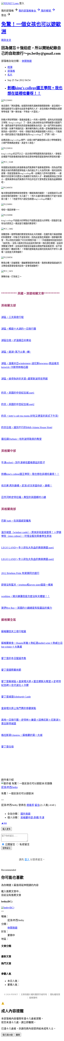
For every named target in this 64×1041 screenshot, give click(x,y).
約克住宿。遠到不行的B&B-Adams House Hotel (26, 427)
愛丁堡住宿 (7, 746)
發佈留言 (6, 848)
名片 (9, 74)
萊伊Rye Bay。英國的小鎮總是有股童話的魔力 (26, 608)
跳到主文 (6, 40)
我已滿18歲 (7, 1035)
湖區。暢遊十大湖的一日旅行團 (18, 328)
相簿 (9, 67)
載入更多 (6, 829)
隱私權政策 (55, 994)
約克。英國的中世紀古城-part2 (17, 404)
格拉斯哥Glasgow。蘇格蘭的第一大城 (21, 735)
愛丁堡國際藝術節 (11, 670)
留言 (37, 805)
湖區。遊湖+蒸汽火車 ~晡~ (16, 351)
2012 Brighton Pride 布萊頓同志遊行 (20, 573)
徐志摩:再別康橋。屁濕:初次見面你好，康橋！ (26, 485)
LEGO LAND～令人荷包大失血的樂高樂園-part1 (27, 547)
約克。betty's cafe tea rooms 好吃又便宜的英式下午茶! (29, 415)
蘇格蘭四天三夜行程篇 (13, 631)
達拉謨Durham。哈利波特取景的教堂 (21, 439)
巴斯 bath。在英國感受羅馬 (16, 520)
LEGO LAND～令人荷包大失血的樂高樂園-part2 (27, 559)
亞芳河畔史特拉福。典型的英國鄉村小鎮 (23, 497)
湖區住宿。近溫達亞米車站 (16, 340)
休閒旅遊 (27, 61)
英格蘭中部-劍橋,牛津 (32, 817)
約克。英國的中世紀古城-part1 (17, 392)
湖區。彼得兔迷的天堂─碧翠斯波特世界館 (24, 378)
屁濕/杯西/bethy (9, 787)
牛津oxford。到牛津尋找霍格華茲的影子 (23, 462)
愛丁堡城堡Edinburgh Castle (16, 696)
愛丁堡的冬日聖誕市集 (13, 658)
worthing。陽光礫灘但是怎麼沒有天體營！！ (25, 596)
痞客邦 (30, 805)
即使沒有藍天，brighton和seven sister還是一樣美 (27, 584)
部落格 (11, 71)
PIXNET (14, 994)
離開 (18, 1035)
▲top (4, 823)
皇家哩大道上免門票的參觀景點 (18, 708)
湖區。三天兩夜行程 (12, 317)
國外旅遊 (25, 813)
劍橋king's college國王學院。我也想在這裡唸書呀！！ (30, 474)
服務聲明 (33, 998)
